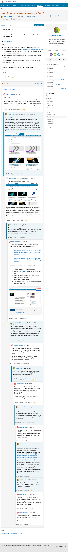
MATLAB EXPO (51, 114)
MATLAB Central (11, 1)
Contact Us (3, 547)
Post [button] (57, 5)
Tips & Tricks (50, 125)
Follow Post (60, 16)
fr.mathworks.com (20, 312)
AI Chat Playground (30, 5)
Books (49, 108)
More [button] (63, 5)
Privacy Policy (18, 545)
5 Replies (18, 422)
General (49, 103)
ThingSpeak (50, 123)
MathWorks (19, 309)
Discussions (40, 5)
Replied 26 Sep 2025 (32, 16)
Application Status (37, 545)
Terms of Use (46, 545)
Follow (52, 59)
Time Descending (37, 83)
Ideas (48, 112)
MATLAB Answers (5, 5)
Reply (10, 109)
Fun (48, 110)
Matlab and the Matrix (53, 75)
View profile (62, 59)
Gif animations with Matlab (54, 84)
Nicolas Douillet (7, 16)
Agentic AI (50, 105)
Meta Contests (51, 119)
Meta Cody (9, 25)
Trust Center (4, 545)
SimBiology (50, 121)
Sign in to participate (9, 89)
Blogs (53, 5)
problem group (5, 533)
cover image (14, 533)
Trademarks (11, 545)
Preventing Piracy (27, 545)
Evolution (49, 71)
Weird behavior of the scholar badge (56, 67)
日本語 (49, 128)
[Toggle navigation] (1, 8)
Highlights (50, 101)
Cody (22, 5)
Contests (47, 5)
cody (21, 533)
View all (64, 88)
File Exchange (15, 5)
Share (52, 16)
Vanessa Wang (10, 94)
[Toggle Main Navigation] (65, 1)
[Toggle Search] (62, 1)
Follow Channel (40, 25)
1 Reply (6, 109)
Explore (3, 25)
